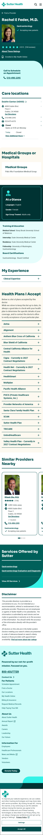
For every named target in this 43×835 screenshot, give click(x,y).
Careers (5, 729)
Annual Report (9, 721)
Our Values (6, 737)
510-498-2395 (14, 77)
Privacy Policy (23, 817)
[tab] (19, 538)
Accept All (21, 829)
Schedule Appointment (10, 684)
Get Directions (10, 114)
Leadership (6, 733)
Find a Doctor (7, 688)
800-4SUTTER (10, 671)
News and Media (10, 754)
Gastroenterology (9, 566)
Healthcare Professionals (11, 750)
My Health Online (8, 696)
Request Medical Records (11, 704)
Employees (6, 746)
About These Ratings (11, 51)
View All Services (10, 581)
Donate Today (11, 771)
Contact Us (7, 677)
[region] (21, 812)
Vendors (5, 758)
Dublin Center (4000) (13, 102)
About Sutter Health (9, 717)
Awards (5, 725)
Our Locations (7, 692)
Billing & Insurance (9, 700)
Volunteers (6, 762)
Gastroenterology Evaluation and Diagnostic (21, 570)
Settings (21, 822)
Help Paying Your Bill (10, 708)
